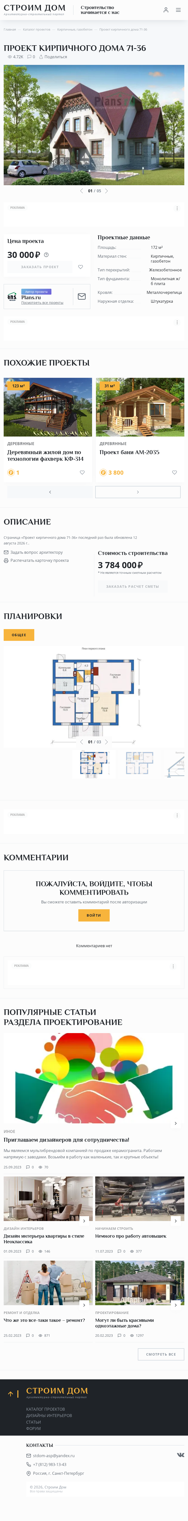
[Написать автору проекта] (82, 296)
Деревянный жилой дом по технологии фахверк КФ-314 (45, 455)
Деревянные (20, 443)
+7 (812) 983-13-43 (49, 1464)
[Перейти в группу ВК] (180, 1455)
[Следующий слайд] (138, 492)
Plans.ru (31, 297)
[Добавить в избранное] (80, 267)
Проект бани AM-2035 (129, 452)
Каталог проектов (45, 1409)
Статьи (33, 1422)
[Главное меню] (178, 10)
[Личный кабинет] (166, 10)
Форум (33, 1428)
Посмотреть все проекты (42, 302)
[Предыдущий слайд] (50, 492)
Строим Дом (35, 10)
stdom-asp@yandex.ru (54, 1455)
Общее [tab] (19, 635)
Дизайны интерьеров (49, 1415)
